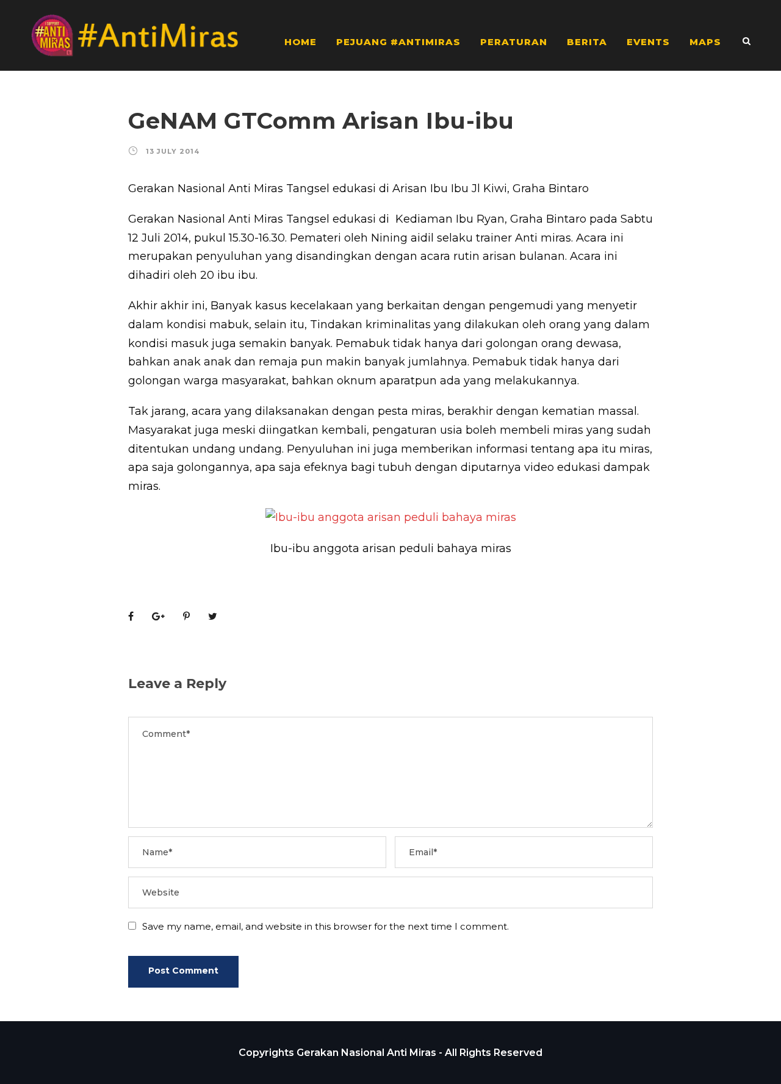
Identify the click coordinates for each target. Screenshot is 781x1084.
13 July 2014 (173, 151)
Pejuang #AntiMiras (398, 42)
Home (300, 42)
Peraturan (513, 42)
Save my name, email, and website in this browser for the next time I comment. (325, 926)
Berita (587, 42)
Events (648, 42)
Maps (705, 42)
